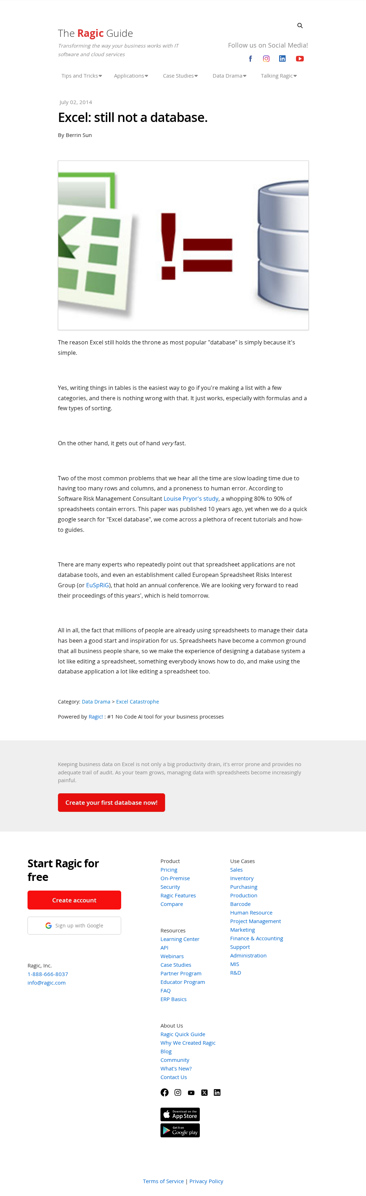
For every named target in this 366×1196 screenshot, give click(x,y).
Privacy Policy (206, 1181)
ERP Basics (173, 999)
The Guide (95, 33)
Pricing (168, 869)
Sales (236, 869)
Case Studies (175, 964)
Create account (74, 900)
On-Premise (175, 878)
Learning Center (179, 938)
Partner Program (181, 973)
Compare (171, 903)
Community (174, 1059)
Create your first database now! (111, 802)
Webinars (172, 956)
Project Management (255, 921)
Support (240, 946)
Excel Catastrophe (137, 701)
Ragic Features (178, 895)
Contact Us (173, 1076)
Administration (248, 955)
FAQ (165, 990)
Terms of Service (163, 1181)
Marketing (242, 929)
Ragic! (96, 716)
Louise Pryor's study (191, 499)
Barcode (240, 903)
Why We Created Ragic (188, 1042)
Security (170, 886)
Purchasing (243, 886)
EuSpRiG (97, 585)
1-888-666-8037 (48, 973)
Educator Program (182, 981)
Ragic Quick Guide (182, 1034)
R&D (235, 972)
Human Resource (251, 912)
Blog (166, 1051)
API (164, 947)
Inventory (242, 878)
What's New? (176, 1068)
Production (243, 895)
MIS (234, 963)
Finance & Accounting (256, 938)
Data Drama (96, 701)
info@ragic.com (47, 982)
